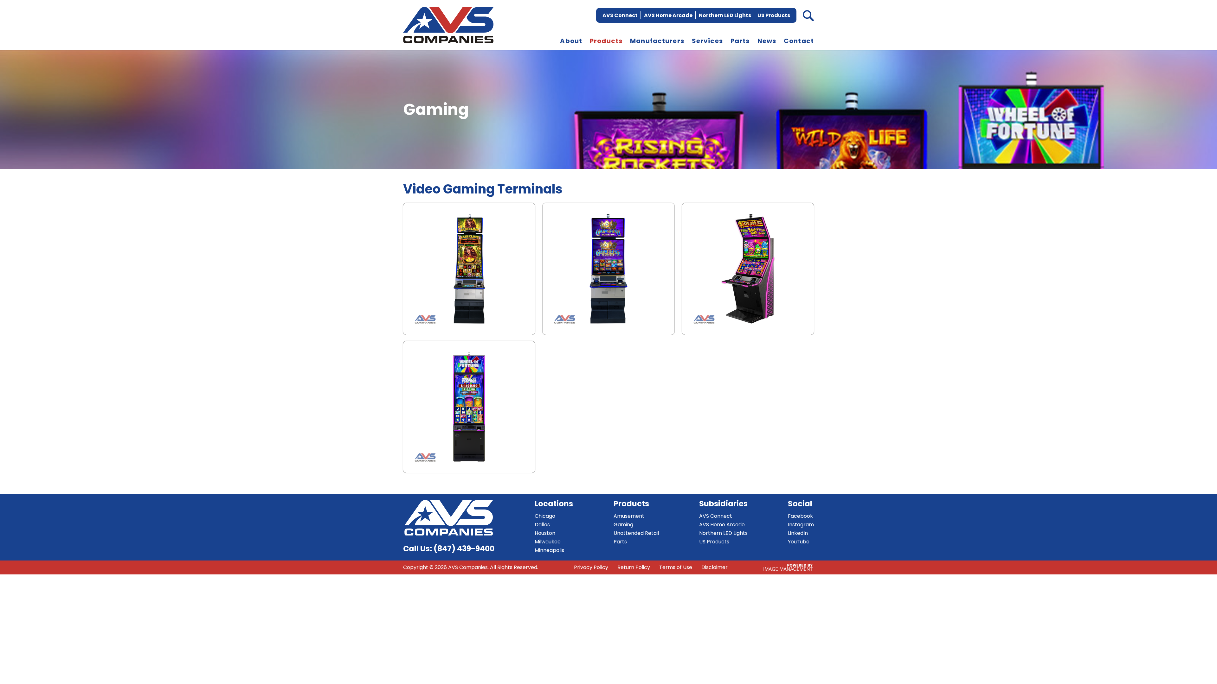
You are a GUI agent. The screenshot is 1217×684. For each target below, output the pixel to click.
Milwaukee (548, 541)
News (766, 40)
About (571, 40)
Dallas (542, 524)
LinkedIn (798, 533)
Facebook (800, 516)
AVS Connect (620, 15)
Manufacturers (657, 40)
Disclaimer (714, 567)
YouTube (798, 541)
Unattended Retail (636, 533)
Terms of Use (675, 567)
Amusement (629, 516)
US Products (773, 15)
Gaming (623, 524)
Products (606, 40)
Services (707, 40)
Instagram (801, 524)
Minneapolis (549, 550)
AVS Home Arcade (668, 15)
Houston (545, 533)
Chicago (545, 516)
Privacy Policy (591, 567)
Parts (740, 40)
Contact (799, 40)
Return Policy (633, 567)
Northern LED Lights (725, 15)
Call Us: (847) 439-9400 (448, 548)
